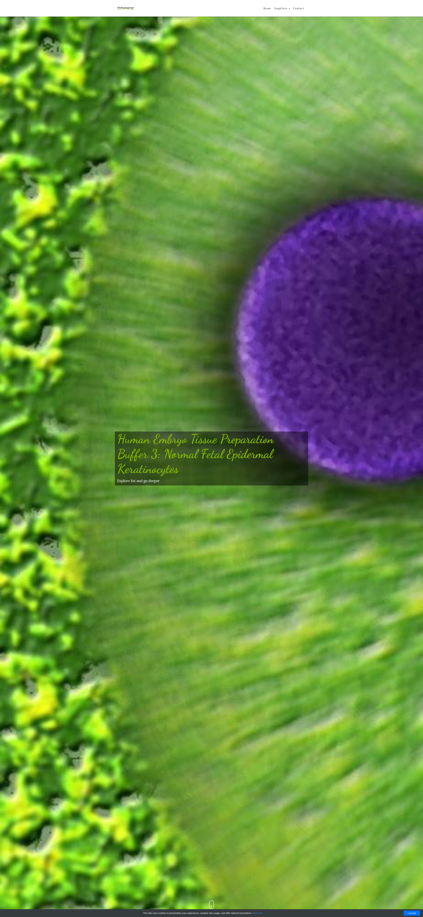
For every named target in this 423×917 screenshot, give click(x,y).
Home (267, 8)
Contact (298, 8)
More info (258, 913)
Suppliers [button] (281, 8)
